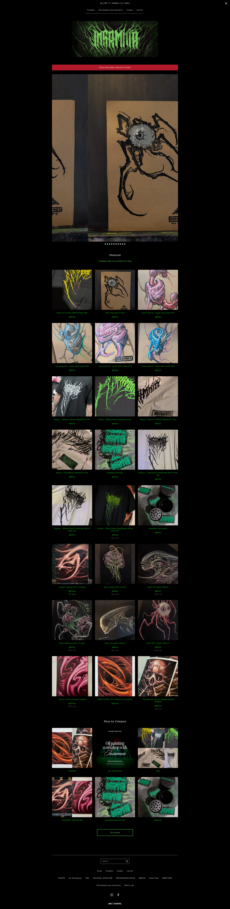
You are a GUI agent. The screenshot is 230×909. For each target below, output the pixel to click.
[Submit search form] (127, 861)
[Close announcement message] (226, 3)
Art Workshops (75, 878)
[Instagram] (112, 895)
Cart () (139, 10)
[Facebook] (118, 895)
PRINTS (61, 878)
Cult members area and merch (110, 10)
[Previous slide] (55, 156)
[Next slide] (175, 156)
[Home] (115, 39)
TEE (87, 878)
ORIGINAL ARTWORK (102, 878)
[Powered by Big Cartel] (115, 903)
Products (90, 10)
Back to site (129, 885)
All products (115, 832)
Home (99, 871)
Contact (129, 10)
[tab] (105, 244)
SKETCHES (167, 878)
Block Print (153, 878)
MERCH (142, 878)
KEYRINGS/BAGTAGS (125, 878)
